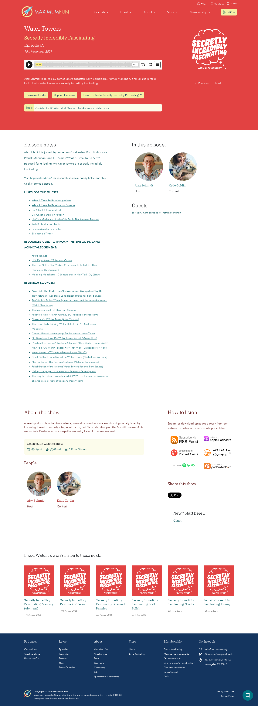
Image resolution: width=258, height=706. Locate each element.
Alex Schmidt (42, 108)
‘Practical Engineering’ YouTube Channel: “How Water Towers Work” (70, 343)
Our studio (99, 663)
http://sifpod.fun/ (41, 178)
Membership (198, 12)
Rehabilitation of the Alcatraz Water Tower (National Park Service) (67, 366)
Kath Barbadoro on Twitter (46, 224)
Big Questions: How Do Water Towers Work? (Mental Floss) (64, 338)
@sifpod (36, 449)
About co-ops (100, 654)
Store (170, 12)
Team (96, 658)
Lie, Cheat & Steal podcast (46, 210)
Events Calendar (67, 668)
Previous (201, 83)
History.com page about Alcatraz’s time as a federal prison (64, 371)
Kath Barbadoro (86, 108)
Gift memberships (172, 658)
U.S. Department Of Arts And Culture (52, 260)
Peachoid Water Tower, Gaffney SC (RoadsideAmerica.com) (65, 314)
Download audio (36, 95)
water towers (102, 108)
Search (233, 4)
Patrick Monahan (68, 108)
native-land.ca (39, 255)
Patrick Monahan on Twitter (46, 229)
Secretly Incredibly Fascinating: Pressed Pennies (110, 604)
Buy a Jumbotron (137, 654)
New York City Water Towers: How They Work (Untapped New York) (69, 347)
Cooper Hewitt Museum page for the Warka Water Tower (63, 333)
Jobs (96, 672)
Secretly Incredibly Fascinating (59, 38)
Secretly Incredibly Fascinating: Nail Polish (145, 604)
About (148, 12)
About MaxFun (101, 649)
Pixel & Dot (228, 692)
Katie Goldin (177, 185)
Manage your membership (176, 654)
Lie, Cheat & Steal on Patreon (48, 214)
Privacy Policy (227, 696)
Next (220, 83)
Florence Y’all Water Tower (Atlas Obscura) (55, 319)
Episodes (63, 649)
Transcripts (64, 654)
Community (99, 668)
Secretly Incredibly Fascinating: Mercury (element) (38, 604)
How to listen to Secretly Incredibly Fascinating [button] (111, 95)
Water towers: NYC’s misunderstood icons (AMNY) (59, 352)
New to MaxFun (31, 658)
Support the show (64, 95)
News (61, 663)
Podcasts (99, 12)
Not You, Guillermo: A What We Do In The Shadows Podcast (65, 219)
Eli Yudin (53, 108)
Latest (124, 12)
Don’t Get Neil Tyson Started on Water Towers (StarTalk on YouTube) (69, 357)
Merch (132, 649)
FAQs (166, 677)
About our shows (32, 654)
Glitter (177, 520)
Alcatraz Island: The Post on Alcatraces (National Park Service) (65, 362)
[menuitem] (100, 12)
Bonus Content (171, 672)
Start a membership (173, 649)
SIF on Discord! (78, 449)
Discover (63, 658)
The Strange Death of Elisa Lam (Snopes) (54, 310)
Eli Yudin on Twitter (42, 233)
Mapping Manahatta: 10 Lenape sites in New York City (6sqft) (66, 274)
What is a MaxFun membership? (179, 663)
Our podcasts (30, 649)
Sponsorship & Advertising (106, 677)
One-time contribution (174, 668)
